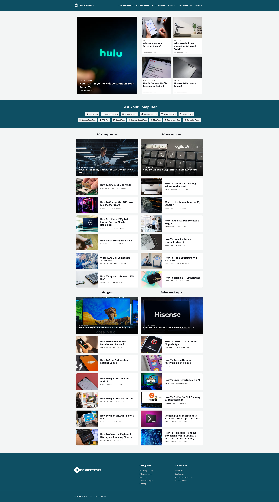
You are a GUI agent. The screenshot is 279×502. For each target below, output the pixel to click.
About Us (179, 471)
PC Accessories (171, 134)
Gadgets (107, 292)
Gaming (143, 484)
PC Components (107, 134)
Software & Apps (171, 292)
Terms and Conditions (184, 477)
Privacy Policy (181, 480)
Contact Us (179, 474)
